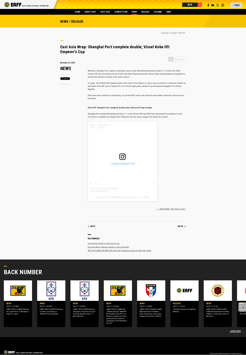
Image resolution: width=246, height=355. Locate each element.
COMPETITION (120, 12)
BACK (180, 226)
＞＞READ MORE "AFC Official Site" (171, 209)
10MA (168, 12)
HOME (77, 12)
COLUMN (158, 12)
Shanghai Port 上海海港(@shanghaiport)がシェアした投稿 (122, 197)
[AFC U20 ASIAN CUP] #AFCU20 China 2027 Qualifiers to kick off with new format (119, 251)
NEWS (134, 12)
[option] (16, 304)
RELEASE (145, 12)
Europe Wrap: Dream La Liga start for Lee (104, 243)
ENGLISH (182, 33)
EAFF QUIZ (105, 12)
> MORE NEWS (235, 331)
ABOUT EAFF (90, 12)
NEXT (93, 226)
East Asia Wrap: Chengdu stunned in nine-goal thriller (108, 247)
